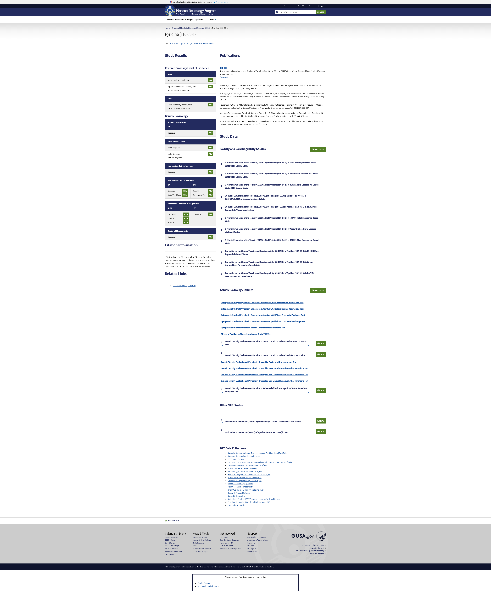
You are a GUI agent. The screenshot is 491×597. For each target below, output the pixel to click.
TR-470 (223, 67)
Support (322, 6)
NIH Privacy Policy (317, 553)
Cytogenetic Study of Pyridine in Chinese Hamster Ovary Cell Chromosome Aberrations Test (262, 302)
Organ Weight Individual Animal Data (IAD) (246, 490)
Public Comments (226, 546)
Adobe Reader (204, 583)
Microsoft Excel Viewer (207, 586)
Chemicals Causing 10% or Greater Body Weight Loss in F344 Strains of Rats (260, 462)
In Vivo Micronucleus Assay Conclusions (244, 477)
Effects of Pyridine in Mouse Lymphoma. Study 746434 (245, 334)
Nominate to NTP (226, 543)
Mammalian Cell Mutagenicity (240, 486)
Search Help (251, 543)
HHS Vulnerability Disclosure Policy (310, 550)
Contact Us (224, 537)
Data (322, 343)
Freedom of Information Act (313, 545)
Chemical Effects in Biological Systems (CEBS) (191, 28)
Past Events (169, 554)
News (194, 546)
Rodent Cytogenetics (236, 496)
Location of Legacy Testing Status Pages (244, 480)
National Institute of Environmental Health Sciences (219, 567)
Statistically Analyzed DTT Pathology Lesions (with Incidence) (254, 499)
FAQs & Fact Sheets (199, 537)
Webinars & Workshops (173, 551)
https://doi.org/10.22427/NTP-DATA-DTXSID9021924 (191, 43)
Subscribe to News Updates (230, 548)
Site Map (250, 546)
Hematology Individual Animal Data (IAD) (245, 471)
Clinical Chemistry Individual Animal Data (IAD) (247, 465)
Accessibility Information (256, 537)
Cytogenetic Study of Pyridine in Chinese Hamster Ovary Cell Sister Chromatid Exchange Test (263, 315)
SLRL (170, 208)
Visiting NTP (251, 548)
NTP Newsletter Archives (201, 548)
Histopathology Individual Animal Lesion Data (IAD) (249, 474)
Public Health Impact (200, 551)
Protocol (319, 149)
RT (195, 208)
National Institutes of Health (261, 567)
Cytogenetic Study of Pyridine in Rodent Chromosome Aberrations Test (253, 327)
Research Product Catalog (239, 493)
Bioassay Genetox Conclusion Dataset (244, 456)
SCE (195, 184)
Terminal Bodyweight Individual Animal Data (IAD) (249, 502)
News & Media (302, 6)
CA (169, 126)
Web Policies (252, 551)
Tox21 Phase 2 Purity (236, 505)
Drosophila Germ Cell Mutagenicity (242, 468)
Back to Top (173, 520)
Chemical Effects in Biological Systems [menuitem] (184, 19)
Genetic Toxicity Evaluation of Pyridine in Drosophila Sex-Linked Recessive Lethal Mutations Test (264, 368)
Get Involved (313, 6)
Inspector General (317, 548)
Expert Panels (170, 543)
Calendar (290, 6)
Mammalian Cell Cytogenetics (240, 483)
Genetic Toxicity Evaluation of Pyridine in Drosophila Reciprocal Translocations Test (259, 362)
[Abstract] (224, 77)
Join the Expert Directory (229, 540)
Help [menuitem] (212, 19)
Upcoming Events (171, 537)
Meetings (170, 540)
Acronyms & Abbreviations (257, 540)
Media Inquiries (198, 543)
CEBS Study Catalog (236, 459)
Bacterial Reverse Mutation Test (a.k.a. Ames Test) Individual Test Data (257, 453)
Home (167, 28)
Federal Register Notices (201, 540)
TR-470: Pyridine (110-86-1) (184, 285)
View (211, 80)
